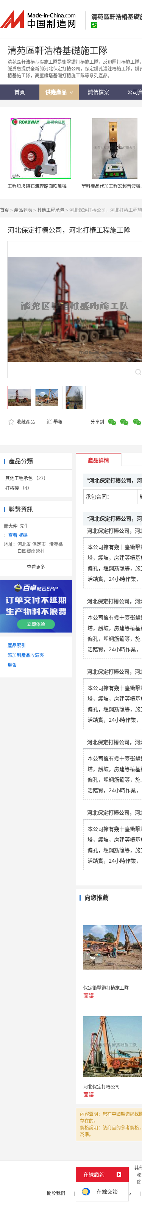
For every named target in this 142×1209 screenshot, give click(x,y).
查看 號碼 (18, 535)
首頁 (4, 210)
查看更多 (36, 567)
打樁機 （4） (18, 488)
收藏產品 (25, 422)
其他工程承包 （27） (26, 478)
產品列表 (23, 210)
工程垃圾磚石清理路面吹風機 (37, 186)
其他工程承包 (50, 210)
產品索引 (17, 645)
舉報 (57, 422)
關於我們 (56, 1193)
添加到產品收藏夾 (26, 655)
